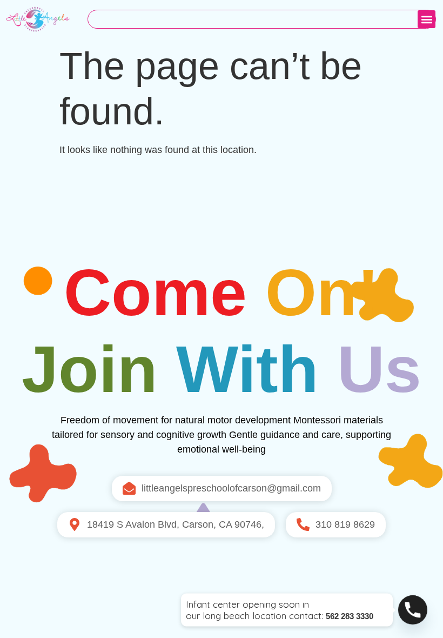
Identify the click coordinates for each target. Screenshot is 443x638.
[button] (426, 19)
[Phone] (412, 609)
